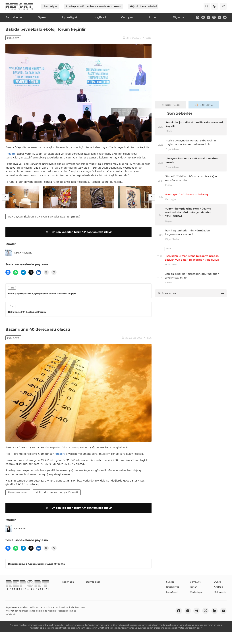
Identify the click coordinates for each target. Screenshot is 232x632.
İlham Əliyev (50, 6)
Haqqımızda (67, 581)
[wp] (15, 272)
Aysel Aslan (20, 528)
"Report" (60, 453)
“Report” (10, 153)
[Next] (151, 197)
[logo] (19, 6)
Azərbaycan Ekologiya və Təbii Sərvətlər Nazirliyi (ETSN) (44, 216)
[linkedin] (219, 17)
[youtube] (225, 17)
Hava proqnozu (18, 492)
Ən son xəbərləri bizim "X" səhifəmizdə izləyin (82, 232)
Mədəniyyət (196, 592)
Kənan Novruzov (23, 252)
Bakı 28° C (206, 104)
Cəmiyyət (195, 581)
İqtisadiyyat (172, 586)
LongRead (171, 592)
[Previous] (5, 197)
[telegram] (208, 17)
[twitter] (214, 17)
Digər (176, 17)
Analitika (218, 586)
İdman (193, 586)
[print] (46, 272)
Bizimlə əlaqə (93, 581)
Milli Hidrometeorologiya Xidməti (57, 492)
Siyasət (170, 581)
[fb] (197, 17)
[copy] (53, 272)
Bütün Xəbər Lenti (167, 293)
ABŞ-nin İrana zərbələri (143, 6)
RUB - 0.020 (172, 104)
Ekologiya (13, 38)
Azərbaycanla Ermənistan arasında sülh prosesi (93, 6)
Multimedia (220, 592)
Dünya (217, 581)
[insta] (203, 17)
